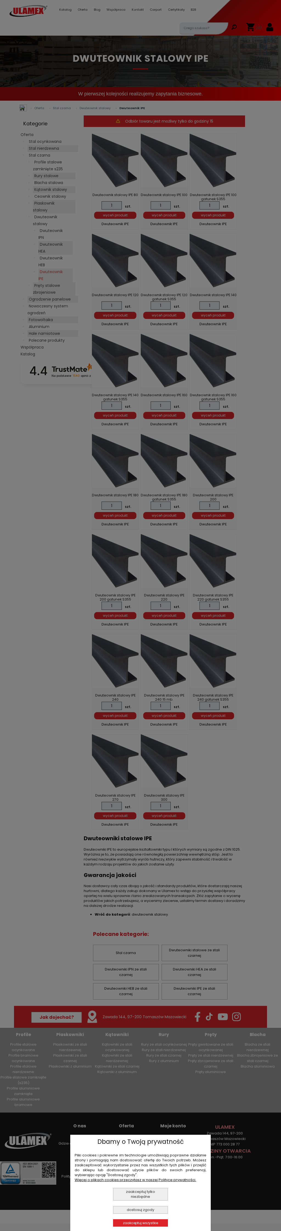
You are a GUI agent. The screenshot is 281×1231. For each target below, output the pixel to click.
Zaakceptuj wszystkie (140, 1223)
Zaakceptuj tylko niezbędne (140, 1194)
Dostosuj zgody (140, 1209)
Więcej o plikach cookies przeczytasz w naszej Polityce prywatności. (135, 1179)
